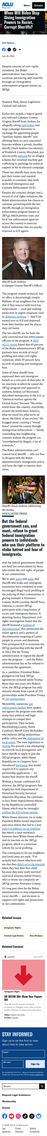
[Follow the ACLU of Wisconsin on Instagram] (18, 1117)
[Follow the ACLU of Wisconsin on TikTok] (25, 1117)
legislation (22, 765)
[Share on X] (9, 50)
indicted (22, 155)
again (19, 578)
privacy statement (36, 1075)
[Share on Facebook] (4, 50)
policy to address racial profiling (21, 828)
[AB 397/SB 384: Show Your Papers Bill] (23, 987)
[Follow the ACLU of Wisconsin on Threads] (31, 1117)
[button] (14, 50)
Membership (9, 1101)
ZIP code (7, 1062)
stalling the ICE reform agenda (20, 812)
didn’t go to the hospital (31, 864)
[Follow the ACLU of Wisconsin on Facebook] (4, 1117)
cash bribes (27, 125)
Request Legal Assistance (16, 1094)
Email (6, 1052)
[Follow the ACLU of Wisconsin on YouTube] (11, 1117)
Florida (6, 746)
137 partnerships (15, 698)
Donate (38, 5)
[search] (42, 1086)
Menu (27, 5)
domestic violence (15, 316)
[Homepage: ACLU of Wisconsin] (11, 5)
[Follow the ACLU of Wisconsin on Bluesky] (38, 1117)
